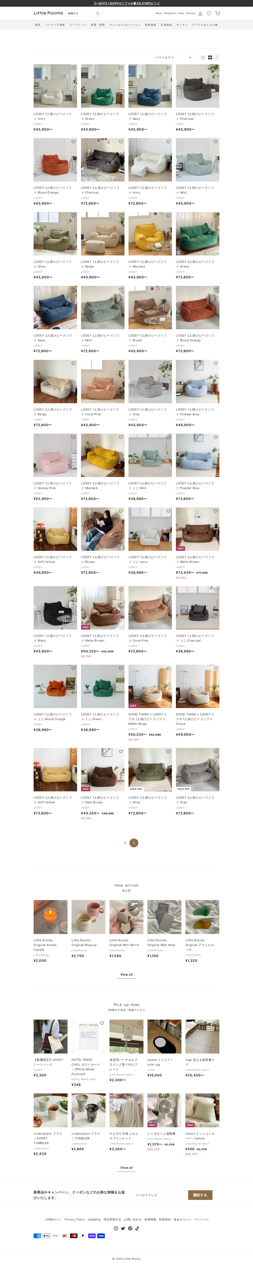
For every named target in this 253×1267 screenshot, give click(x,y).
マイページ (201, 1219)
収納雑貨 (151, 24)
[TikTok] (137, 1228)
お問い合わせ (133, 1219)
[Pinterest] (130, 1228)
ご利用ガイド (53, 1219)
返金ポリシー (182, 1219)
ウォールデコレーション (125, 24)
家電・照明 (98, 24)
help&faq (94, 1219)
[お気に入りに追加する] (73, 68)
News (159, 13)
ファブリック (77, 24)
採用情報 (150, 1219)
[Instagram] (116, 1228)
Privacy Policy (75, 1219)
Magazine (170, 13)
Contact (191, 13)
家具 (38, 24)
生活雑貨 (166, 24)
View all (126, 974)
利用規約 (165, 1219)
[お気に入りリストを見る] (209, 13)
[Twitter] (123, 1228)
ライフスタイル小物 (205, 24)
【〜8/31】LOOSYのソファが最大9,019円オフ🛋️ (126, 3)
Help (181, 13)
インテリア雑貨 (55, 24)
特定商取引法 (112, 1219)
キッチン (182, 24)
